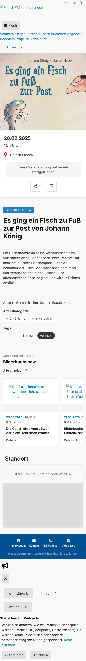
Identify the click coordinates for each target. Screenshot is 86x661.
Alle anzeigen (13, 370)
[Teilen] (35, 187)
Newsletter (38, 39)
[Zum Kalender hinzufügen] (52, 187)
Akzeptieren (13, 655)
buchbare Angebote (66, 34)
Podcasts (7, 39)
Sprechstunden (38, 34)
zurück (16, 47)
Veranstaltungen (12, 34)
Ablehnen (40, 655)
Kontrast (72, 2)
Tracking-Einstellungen (62, 553)
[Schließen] (5, 578)
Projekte (22, 39)
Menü (12, 25)
